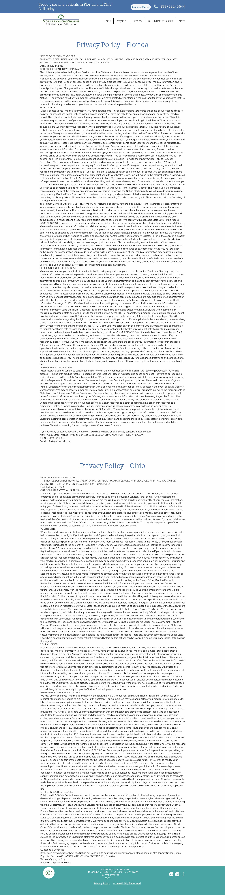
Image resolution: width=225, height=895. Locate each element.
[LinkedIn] (171, 874)
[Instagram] (177, 874)
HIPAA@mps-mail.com (59, 441)
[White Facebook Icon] (183, 874)
